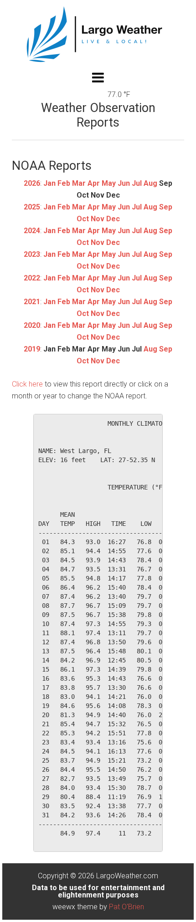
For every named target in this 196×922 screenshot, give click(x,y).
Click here (27, 384)
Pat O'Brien (126, 906)
